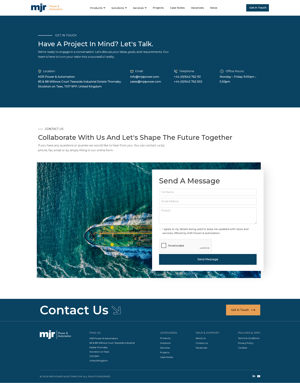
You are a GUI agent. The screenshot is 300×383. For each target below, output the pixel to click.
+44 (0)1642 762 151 (187, 76)
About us (201, 338)
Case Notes (177, 7)
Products (165, 338)
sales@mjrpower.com (145, 81)
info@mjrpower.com (144, 76)
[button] (98, 7)
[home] (46, 7)
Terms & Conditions (248, 338)
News (213, 7)
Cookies (242, 347)
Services (165, 347)
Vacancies (197, 7)
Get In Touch (257, 7)
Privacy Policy (245, 343)
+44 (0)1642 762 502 (188, 81)
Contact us (202, 343)
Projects (158, 7)
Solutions (165, 343)
